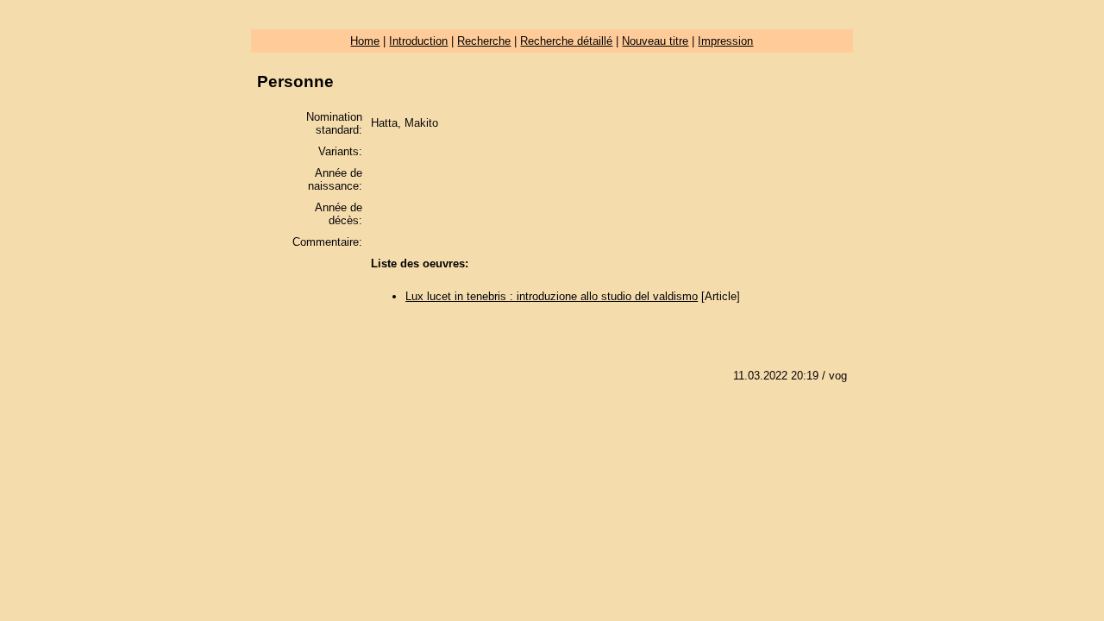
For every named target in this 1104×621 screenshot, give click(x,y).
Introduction (418, 40)
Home (365, 40)
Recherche (484, 40)
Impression (725, 40)
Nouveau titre (655, 40)
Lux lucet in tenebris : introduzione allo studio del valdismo (551, 296)
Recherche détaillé (566, 40)
